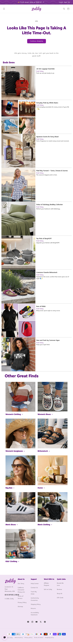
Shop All (59, 593)
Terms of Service (20, 597)
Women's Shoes (44, 414)
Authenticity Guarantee (35, 599)
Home (40, 488)
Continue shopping (36, 41)
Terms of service (38, 637)
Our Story (21, 583)
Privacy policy (28, 637)
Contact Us (34, 587)
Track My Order (34, 593)
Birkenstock (43, 451)
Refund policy (19, 637)
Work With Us (49, 579)
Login (61, 2)
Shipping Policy (35, 604)
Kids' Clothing (11, 561)
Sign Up (67, 2)
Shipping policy (49, 637)
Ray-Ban (9, 488)
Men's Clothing (44, 524)
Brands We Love (60, 584)
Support (34, 579)
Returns (33, 608)
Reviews (59, 589)
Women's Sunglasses (14, 451)
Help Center (35, 583)
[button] (4, 9)
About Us (21, 579)
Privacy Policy (22, 602)
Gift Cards (60, 597)
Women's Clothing (13, 414)
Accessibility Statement (35, 613)
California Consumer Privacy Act (21, 590)
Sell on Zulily (48, 589)
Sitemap (20, 606)
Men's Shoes (11, 524)
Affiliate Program (46, 584)
